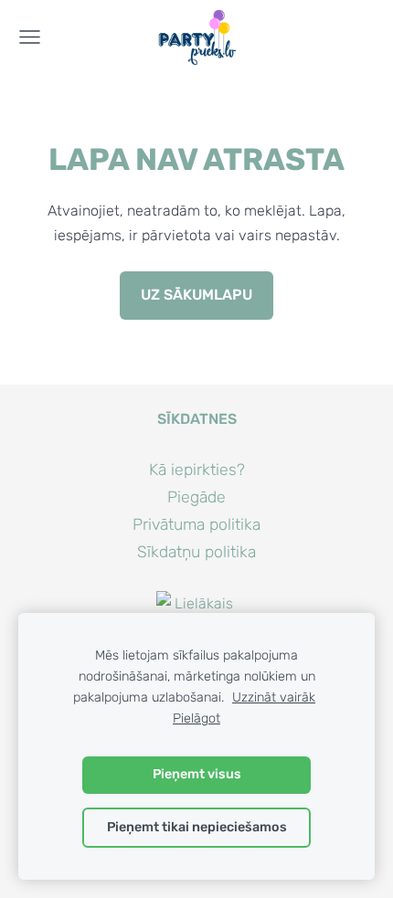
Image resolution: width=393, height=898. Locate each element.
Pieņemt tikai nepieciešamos (197, 827)
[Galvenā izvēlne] (30, 37)
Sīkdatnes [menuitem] (197, 419)
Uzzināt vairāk (273, 697)
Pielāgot (196, 718)
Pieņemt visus (197, 774)
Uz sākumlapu (196, 294)
